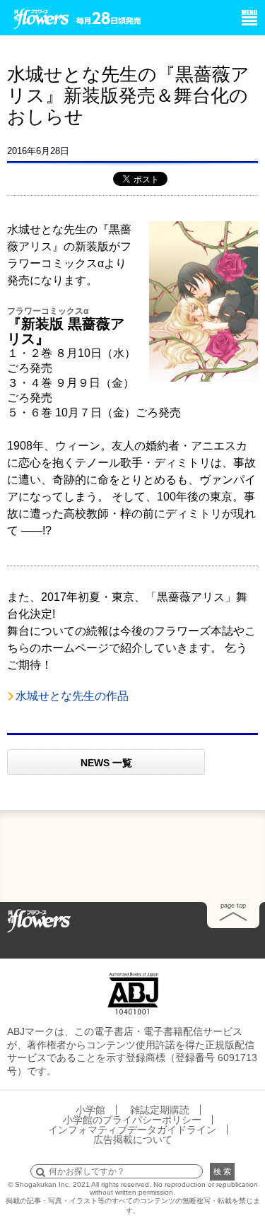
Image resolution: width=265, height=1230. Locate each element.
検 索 (222, 1171)
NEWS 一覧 (106, 762)
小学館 (90, 1109)
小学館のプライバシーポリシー (132, 1119)
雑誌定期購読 (159, 1109)
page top (233, 905)
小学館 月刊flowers (41, 16)
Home (39, 919)
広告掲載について (132, 1139)
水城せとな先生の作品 (72, 696)
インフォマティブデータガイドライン (132, 1129)
